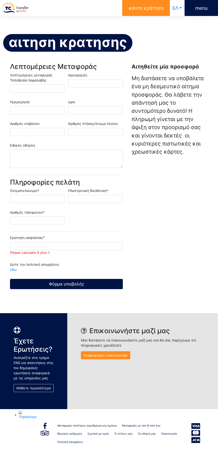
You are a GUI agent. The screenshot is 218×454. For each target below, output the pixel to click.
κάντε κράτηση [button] (146, 8)
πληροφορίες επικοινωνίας (106, 355)
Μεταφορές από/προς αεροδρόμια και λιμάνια (87, 425)
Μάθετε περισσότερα (33, 388)
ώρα (71, 102)
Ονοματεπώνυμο (24, 190)
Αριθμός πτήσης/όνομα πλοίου (93, 123)
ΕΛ (175, 8)
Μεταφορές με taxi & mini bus (141, 425)
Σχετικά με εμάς (98, 433)
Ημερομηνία (20, 102)
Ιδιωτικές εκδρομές (69, 433)
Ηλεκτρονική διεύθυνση (88, 190)
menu (201, 8)
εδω (13, 269)
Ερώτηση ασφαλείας (27, 237)
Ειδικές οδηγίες (22, 145)
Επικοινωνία (169, 433)
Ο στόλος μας (124, 433)
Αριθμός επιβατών (25, 123)
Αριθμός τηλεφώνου (27, 212)
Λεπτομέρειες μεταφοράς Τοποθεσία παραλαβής (31, 77)
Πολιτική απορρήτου (70, 442)
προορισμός (77, 75)
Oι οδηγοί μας (147, 433)
